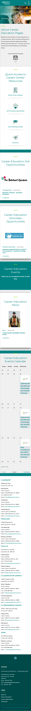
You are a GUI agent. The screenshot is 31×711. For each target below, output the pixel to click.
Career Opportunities (7, 699)
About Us (3, 694)
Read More (6, 197)
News (4, 330)
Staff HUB (3, 701)
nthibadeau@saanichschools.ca (13, 593)
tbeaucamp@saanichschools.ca (12, 534)
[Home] (6, 3)
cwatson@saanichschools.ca (12, 516)
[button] (28, 1)
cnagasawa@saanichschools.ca (13, 602)
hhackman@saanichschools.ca (13, 563)
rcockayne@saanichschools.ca (13, 649)
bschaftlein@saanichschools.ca (13, 543)
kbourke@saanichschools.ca (12, 629)
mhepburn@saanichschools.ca (13, 572)
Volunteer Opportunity (9, 247)
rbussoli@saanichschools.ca (12, 497)
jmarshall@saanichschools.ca (12, 506)
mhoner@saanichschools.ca (12, 620)
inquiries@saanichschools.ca (12, 682)
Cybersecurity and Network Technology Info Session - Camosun (25, 388)
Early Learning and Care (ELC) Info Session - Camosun (25, 452)
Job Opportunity (7, 190)
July (4, 472)
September (27, 472)
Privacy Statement (6, 697)
